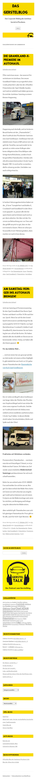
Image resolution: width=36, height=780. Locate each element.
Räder (24, 618)
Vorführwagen (24, 622)
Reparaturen (20, 618)
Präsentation (21, 274)
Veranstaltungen (19, 268)
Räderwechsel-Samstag (12, 534)
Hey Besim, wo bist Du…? (10, 663)
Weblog (29, 622)
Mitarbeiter (22, 606)
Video (18, 622)
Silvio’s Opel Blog (8, 728)
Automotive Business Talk (10, 746)
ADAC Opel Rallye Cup (7, 602)
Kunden (8, 606)
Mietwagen (14, 606)
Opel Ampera (8, 611)
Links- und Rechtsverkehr (10, 671)
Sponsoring (13, 620)
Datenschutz (6, 776)
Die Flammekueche (16, 271)
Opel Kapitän (21, 613)
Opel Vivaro (23, 614)
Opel (13, 608)
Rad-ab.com (6, 741)
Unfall (17, 620)
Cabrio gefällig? (18, 650)
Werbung (28, 624)
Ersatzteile (20, 604)
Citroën (13, 528)
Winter (5, 626)
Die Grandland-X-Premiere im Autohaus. (16, 59)
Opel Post (5, 716)
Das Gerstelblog (16, 9)
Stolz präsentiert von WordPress (21, 776)
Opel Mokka (7, 615)
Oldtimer (6, 608)
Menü (18, 28)
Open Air (28, 614)
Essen (24, 271)
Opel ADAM (22, 608)
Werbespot (22, 624)
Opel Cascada (24, 611)
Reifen (15, 618)
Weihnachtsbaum (15, 624)
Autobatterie (13, 604)
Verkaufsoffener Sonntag (9, 622)
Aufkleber (25, 602)
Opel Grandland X (11, 274)
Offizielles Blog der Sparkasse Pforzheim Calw (16, 759)
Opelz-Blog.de (7, 725)
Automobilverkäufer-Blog (10, 743)
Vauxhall (21, 620)
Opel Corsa (6, 613)
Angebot (14, 602)
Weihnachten (7, 624)
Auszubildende (6, 604)
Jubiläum (28, 604)
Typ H (21, 534)
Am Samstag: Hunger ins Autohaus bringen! (17, 292)
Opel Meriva (28, 613)
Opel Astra (17, 611)
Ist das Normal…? (8, 665)
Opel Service (15, 614)
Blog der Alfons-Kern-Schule (11, 762)
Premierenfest (23, 616)
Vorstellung (28, 274)
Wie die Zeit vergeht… (9, 668)
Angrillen (19, 602)
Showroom (6, 620)
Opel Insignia (14, 613)
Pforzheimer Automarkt (11, 616)
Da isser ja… (17, 644)
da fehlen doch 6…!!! (20, 638)
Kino (4, 606)
